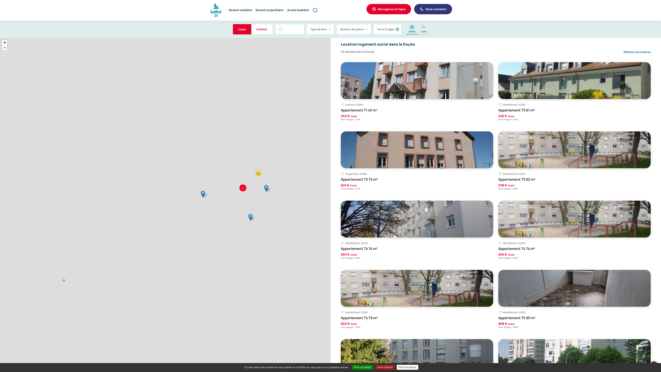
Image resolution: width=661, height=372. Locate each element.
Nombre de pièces (352, 29)
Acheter (261, 29)
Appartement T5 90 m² (517, 318)
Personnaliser (407, 367)
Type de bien (318, 29)
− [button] (5, 48)
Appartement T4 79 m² (359, 318)
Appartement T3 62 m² (516, 179)
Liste (424, 31)
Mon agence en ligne (392, 9)
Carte (412, 31)
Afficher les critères (637, 52)
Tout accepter (363, 367)
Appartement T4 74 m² (359, 248)
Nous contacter (436, 9)
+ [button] (5, 42)
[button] (240, 10)
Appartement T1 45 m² (359, 110)
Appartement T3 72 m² (359, 179)
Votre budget (385, 29)
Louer (242, 29)
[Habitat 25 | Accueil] (216, 10)
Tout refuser (385, 367)
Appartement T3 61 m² (516, 110)
